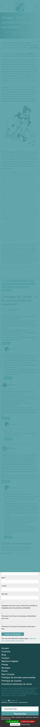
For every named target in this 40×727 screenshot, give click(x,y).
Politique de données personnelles (18, 677)
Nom (3, 578)
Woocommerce (23, 702)
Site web (4, 594)
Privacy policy (25, 724)
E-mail (4, 586)
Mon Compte (7, 674)
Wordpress (4, 702)
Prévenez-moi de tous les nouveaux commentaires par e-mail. (18, 617)
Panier (4, 671)
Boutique (5, 668)
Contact (5, 658)
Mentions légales (9, 661)
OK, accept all (13, 721)
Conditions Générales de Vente (16, 684)
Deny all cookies (28, 721)
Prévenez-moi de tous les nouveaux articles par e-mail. (18, 628)
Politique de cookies (11, 680)
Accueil (5, 648)
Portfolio (5, 651)
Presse (4, 664)
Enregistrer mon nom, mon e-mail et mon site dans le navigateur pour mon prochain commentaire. (19, 607)
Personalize (15, 724)
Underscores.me (12, 702)
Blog (3, 654)
